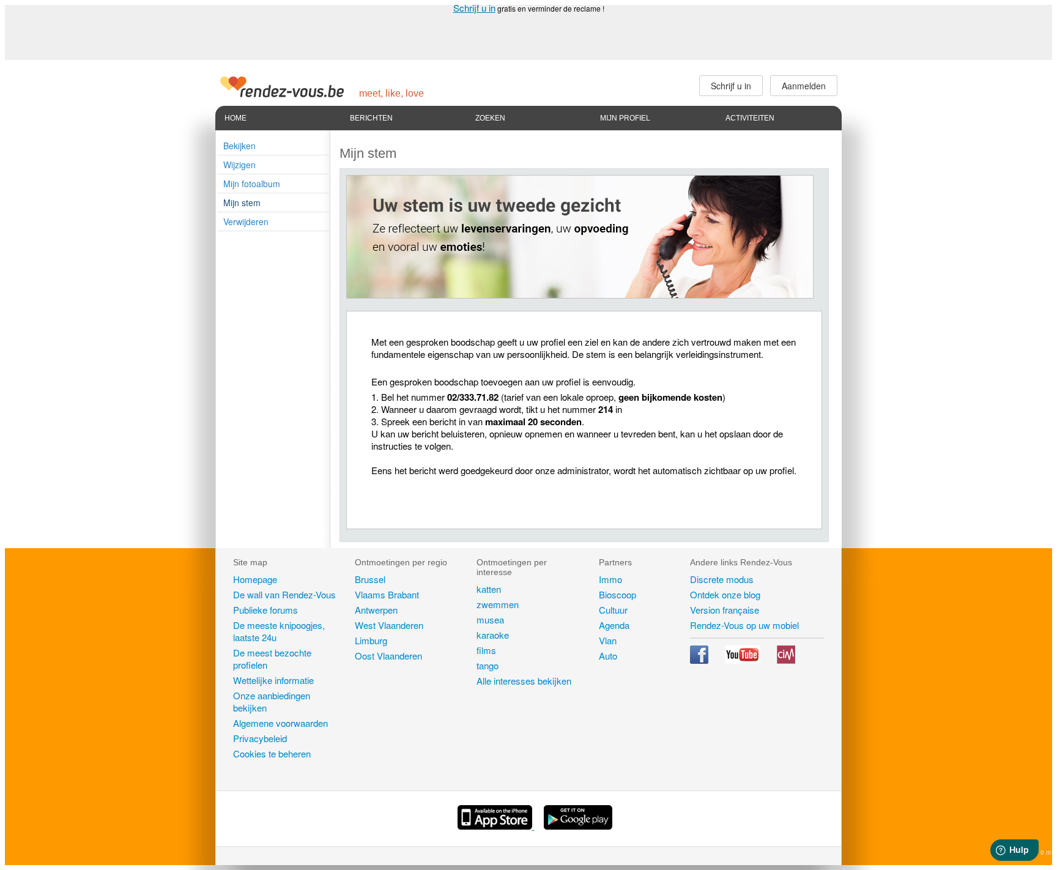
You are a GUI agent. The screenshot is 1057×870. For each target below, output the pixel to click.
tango (488, 665)
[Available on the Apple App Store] (496, 825)
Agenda (614, 625)
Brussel (370, 579)
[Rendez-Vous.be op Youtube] (744, 659)
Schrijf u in (474, 7)
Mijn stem (242, 202)
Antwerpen (376, 609)
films (486, 650)
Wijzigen (239, 164)
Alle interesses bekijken (524, 680)
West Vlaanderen (389, 625)
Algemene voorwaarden (280, 722)
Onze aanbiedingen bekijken (271, 701)
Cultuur (613, 609)
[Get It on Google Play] (578, 825)
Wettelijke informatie (273, 680)
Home (235, 118)
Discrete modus (722, 579)
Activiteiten (749, 118)
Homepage (255, 579)
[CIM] (786, 659)
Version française (724, 609)
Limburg (371, 640)
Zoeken (490, 118)
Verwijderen (246, 221)
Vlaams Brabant (387, 594)
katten (489, 588)
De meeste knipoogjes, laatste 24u (279, 631)
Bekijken (239, 145)
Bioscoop (617, 594)
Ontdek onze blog (725, 594)
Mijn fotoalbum (251, 183)
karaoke (493, 634)
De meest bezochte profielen (272, 658)
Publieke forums (265, 609)
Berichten (371, 118)
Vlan (608, 640)
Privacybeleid (260, 738)
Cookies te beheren (272, 753)
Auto (608, 655)
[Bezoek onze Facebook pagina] (700, 659)
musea (490, 619)
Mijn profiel (625, 118)
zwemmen (498, 604)
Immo (610, 579)
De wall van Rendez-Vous (284, 594)
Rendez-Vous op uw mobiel (744, 625)
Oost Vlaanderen (388, 655)
